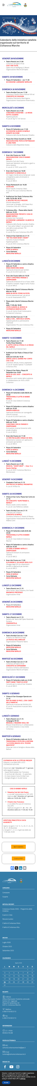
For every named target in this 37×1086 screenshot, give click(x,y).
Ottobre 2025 (7, 946)
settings (22, 1079)
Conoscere (6, 893)
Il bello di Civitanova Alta (10, 927)
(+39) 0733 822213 (9, 1011)
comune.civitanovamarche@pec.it (14, 1048)
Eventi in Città (7, 915)
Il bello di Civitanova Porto (11, 923)
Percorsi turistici (7, 919)
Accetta (6, 1082)
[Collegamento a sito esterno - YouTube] (11, 1066)
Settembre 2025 (8, 950)
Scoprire (5, 897)
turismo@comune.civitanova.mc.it (14, 1054)
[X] (16, 868)
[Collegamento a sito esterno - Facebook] (5, 1066)
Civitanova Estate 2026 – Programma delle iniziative (17, 910)
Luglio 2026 (6, 942)
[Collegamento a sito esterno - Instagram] (18, 1066)
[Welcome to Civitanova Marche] (14, 4)
